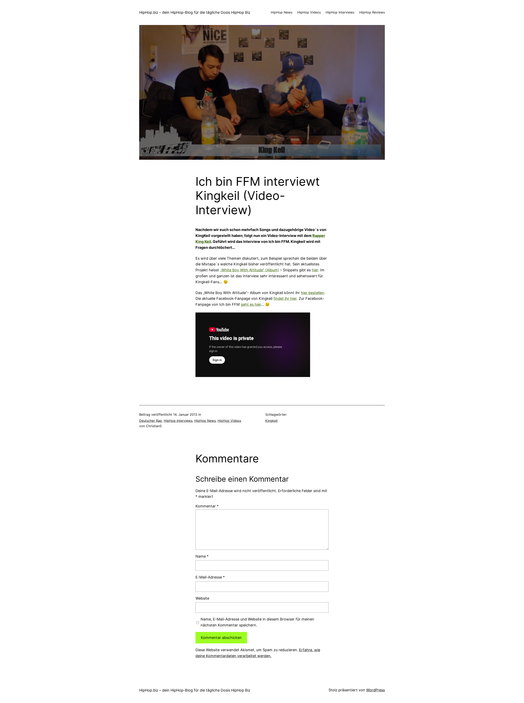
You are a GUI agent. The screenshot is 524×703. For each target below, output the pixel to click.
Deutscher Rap (150, 421)
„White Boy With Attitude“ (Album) (249, 270)
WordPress (375, 690)
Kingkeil (271, 421)
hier (315, 270)
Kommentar (207, 506)
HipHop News (205, 421)
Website (202, 598)
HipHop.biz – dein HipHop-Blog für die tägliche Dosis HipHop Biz (194, 12)
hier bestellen (312, 293)
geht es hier (251, 304)
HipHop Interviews (178, 421)
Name (202, 556)
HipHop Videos (229, 421)
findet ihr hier (285, 298)
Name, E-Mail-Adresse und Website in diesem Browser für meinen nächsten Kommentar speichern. (257, 622)
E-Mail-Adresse (210, 577)
